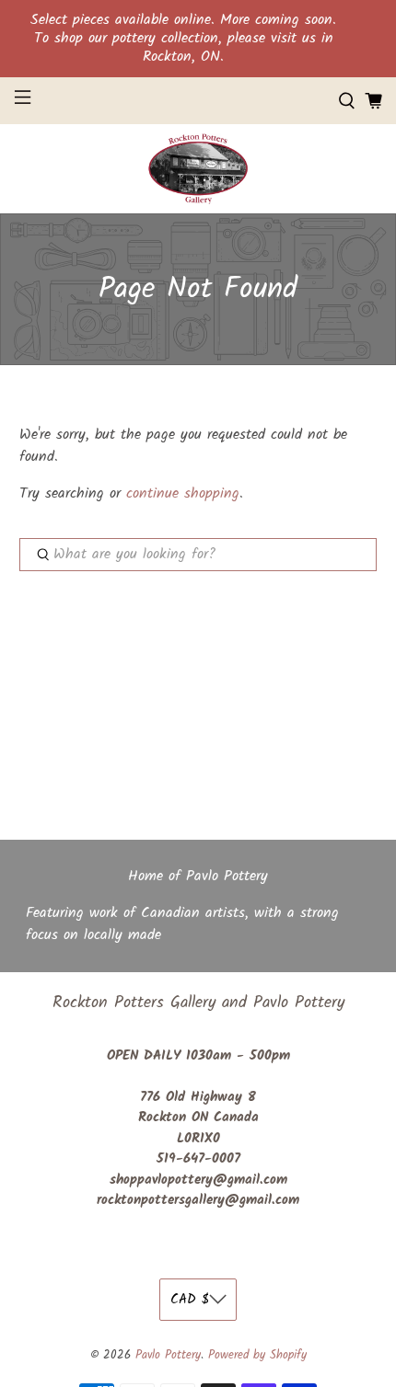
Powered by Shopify (257, 1355)
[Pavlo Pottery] (198, 168)
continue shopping (182, 493)
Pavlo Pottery (168, 1355)
